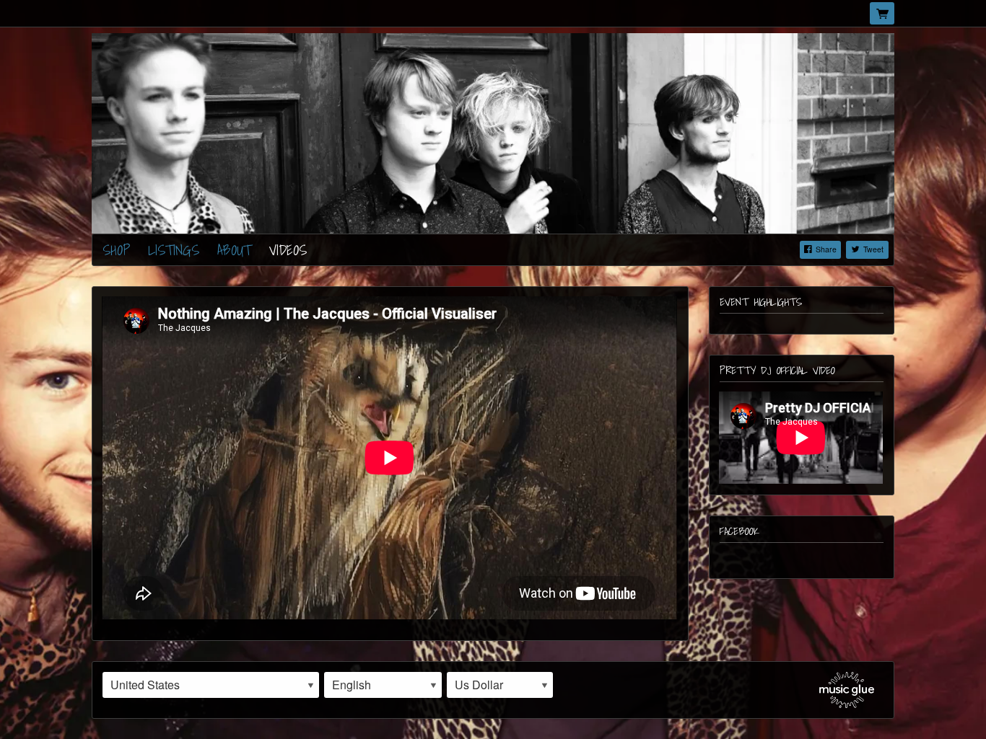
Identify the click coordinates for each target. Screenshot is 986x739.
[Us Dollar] (500, 685)
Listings (173, 249)
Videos (288, 249)
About (234, 249)
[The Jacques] (493, 131)
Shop (116, 249)
